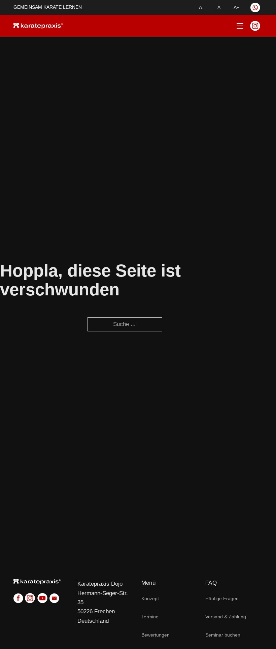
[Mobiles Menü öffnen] (236, 26)
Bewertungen (155, 635)
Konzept (150, 598)
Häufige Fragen (222, 598)
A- (201, 7)
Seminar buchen (222, 635)
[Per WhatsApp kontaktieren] (255, 7)
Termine (150, 616)
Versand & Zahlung (225, 616)
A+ (236, 7)
